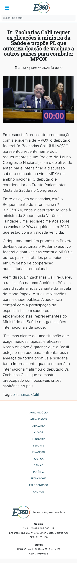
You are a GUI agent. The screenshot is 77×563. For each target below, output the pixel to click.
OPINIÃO (39, 465)
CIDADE (38, 432)
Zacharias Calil (26, 394)
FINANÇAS (38, 452)
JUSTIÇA (38, 458)
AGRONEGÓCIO (39, 412)
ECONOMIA (38, 438)
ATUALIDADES (38, 419)
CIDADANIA (38, 425)
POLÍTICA (38, 471)
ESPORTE (38, 445)
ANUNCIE (38, 491)
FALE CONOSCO (38, 485)
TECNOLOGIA (38, 478)
